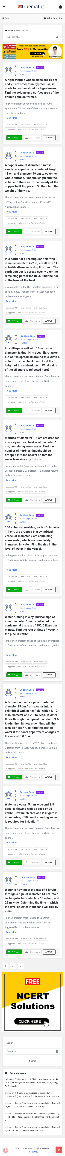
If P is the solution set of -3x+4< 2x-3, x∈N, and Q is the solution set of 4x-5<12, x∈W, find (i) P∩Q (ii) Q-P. (31, 1082)
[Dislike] (16, 75)
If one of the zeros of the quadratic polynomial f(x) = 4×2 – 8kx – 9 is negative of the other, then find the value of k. (32, 1117)
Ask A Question (55, 18)
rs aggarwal (10, 129)
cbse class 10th (12, 124)
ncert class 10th (40, 124)
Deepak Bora (27, 67)
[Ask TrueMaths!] (32, 6)
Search (8, 18)
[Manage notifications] (5, 1150)
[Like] (16, 66)
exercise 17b (26, 124)
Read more (11, 118)
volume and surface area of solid (31, 129)
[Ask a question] (59, 1150)
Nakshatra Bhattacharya (16, 1079)
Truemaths (32, 1152)
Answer (49, 137)
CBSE (24, 74)
